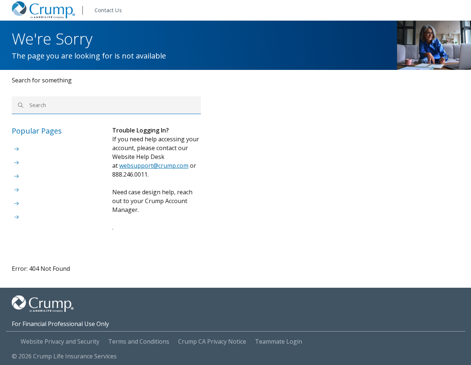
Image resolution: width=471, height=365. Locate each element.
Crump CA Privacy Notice (212, 341)
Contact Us (108, 10)
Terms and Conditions (138, 341)
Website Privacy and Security (60, 341)
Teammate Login (278, 341)
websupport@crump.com (153, 166)
